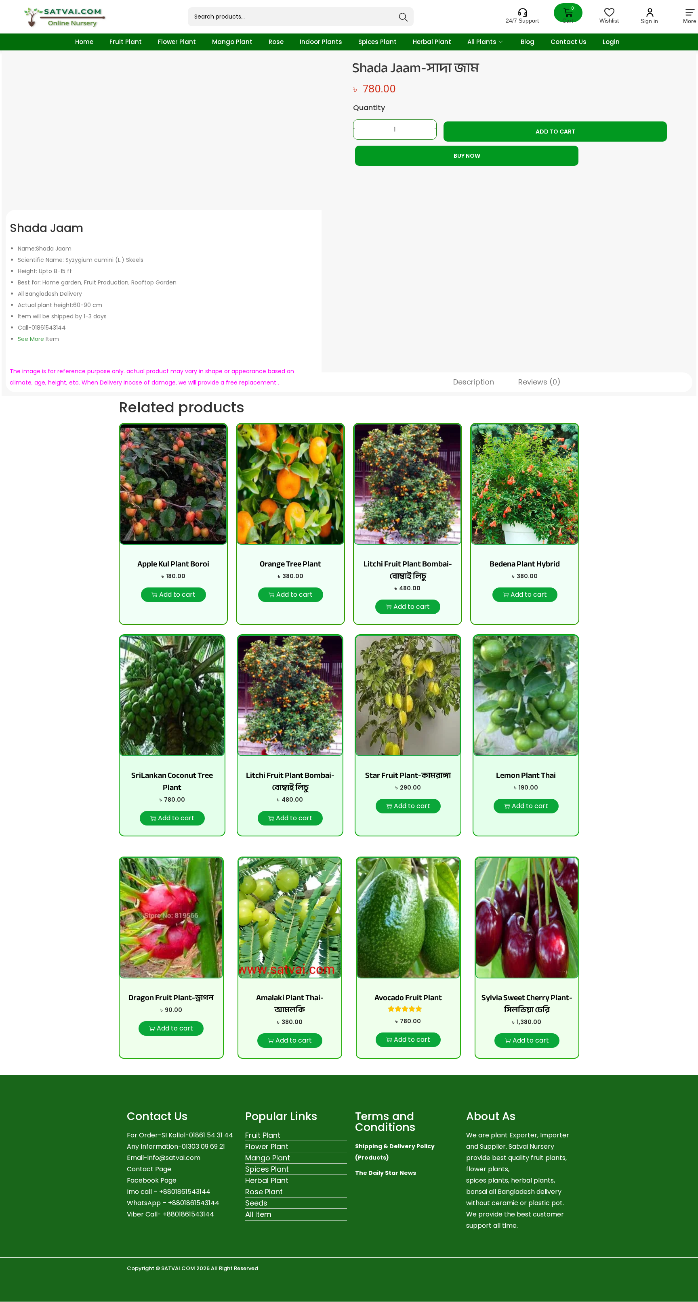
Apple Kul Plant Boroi (173, 563)
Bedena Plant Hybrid (525, 563)
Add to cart (555, 131)
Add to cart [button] (177, 594)
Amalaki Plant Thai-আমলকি (290, 1003)
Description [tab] (473, 382)
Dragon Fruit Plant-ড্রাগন (171, 997)
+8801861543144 (193, 1203)
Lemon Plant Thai (526, 775)
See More (31, 339)
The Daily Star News (385, 1173)
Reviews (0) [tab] (539, 382)
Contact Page (149, 1169)
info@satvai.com (173, 1157)
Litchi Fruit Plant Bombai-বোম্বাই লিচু (408, 569)
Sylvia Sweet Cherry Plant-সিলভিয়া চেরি (526, 1003)
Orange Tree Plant (290, 563)
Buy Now (467, 156)
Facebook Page (152, 1180)
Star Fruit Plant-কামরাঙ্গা (408, 775)
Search (403, 17)
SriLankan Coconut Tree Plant (172, 781)
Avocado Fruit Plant (408, 997)
